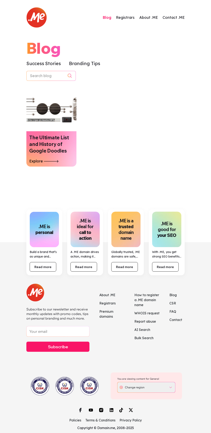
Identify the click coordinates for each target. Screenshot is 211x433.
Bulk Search (144, 338)
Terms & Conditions (100, 420)
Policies (75, 420)
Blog (107, 17)
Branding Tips (84, 63)
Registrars (125, 17)
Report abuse (145, 321)
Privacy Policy (131, 420)
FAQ (172, 311)
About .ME (148, 17)
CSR (172, 303)
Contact (175, 320)
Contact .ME (174, 17)
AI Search (142, 330)
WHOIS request (146, 313)
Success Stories (44, 63)
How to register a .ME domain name (146, 300)
